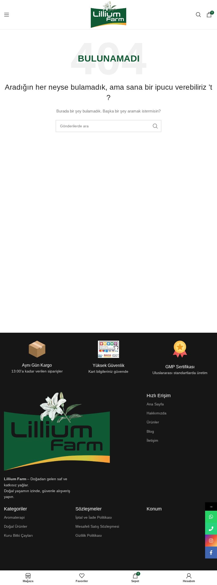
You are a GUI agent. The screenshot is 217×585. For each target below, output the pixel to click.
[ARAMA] (155, 126)
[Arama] (198, 14)
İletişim (152, 440)
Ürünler (153, 422)
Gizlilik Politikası (88, 535)
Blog (150, 431)
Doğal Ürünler (15, 526)
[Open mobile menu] (6, 14)
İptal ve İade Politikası (93, 517)
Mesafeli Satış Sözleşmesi (97, 526)
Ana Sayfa (155, 404)
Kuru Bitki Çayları (18, 535)
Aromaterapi (14, 517)
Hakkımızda (156, 413)
